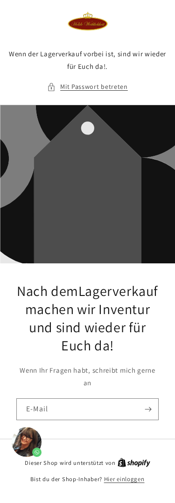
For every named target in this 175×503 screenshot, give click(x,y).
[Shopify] (134, 463)
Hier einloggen (124, 479)
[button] (87, 87)
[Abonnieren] (148, 409)
